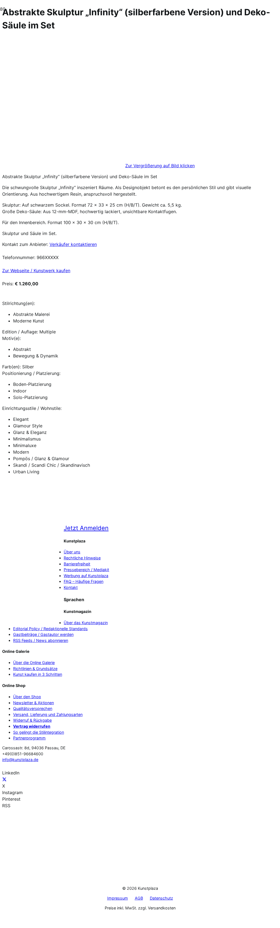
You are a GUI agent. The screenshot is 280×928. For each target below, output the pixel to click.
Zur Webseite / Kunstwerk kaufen (36, 270)
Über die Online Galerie (34, 662)
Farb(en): (11, 366)
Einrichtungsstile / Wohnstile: (32, 408)
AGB (139, 898)
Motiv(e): (11, 338)
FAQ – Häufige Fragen (83, 581)
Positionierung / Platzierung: (31, 373)
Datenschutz (161, 898)
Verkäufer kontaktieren (73, 244)
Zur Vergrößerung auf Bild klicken (160, 165)
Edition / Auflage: (20, 331)
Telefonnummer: (18, 257)
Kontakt (71, 587)
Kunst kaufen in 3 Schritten (37, 674)
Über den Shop (27, 696)
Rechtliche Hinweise (82, 558)
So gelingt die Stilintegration (38, 732)
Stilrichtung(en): (18, 303)
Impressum (117, 898)
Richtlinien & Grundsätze (35, 668)
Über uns (72, 552)
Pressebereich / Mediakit (86, 569)
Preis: (7, 283)
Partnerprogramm (29, 738)
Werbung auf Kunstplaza (86, 575)
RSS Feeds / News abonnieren (40, 640)
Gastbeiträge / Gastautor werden (43, 634)
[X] (4, 779)
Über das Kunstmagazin (86, 622)
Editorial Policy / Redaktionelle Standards (50, 628)
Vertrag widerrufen (31, 726)
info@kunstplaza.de (20, 759)
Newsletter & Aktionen (33, 702)
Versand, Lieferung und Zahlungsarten (48, 714)
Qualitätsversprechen (32, 708)
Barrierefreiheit (77, 564)
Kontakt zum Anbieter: (25, 244)
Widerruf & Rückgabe (32, 720)
